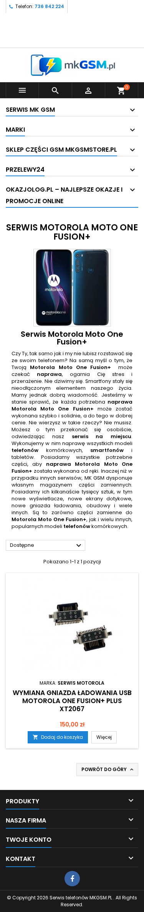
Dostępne (46, 545)
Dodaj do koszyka (58, 737)
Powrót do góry (108, 769)
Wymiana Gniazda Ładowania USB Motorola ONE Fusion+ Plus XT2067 (72, 700)
